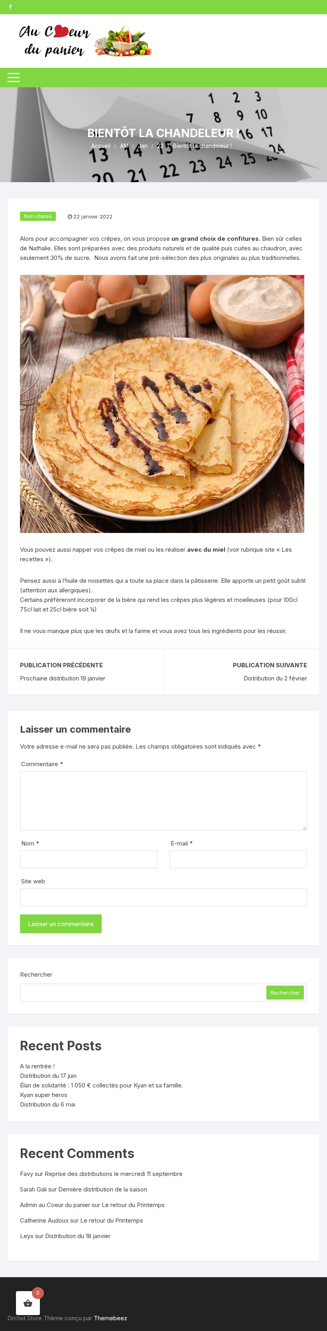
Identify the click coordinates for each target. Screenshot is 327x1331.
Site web (33, 881)
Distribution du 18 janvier (77, 1236)
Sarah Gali (33, 1189)
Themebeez (110, 1318)
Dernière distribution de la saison (102, 1189)
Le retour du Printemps (133, 1205)
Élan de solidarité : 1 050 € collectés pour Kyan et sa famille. (101, 1085)
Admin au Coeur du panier (55, 1205)
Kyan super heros (43, 1095)
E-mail (182, 843)
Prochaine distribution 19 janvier (62, 678)
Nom (30, 843)
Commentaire (42, 764)
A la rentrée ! (37, 1066)
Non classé (38, 216)
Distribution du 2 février (275, 678)
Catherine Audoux (44, 1220)
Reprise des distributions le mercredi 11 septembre (114, 1174)
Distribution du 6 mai (47, 1104)
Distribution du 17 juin (48, 1075)
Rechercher (36, 974)
